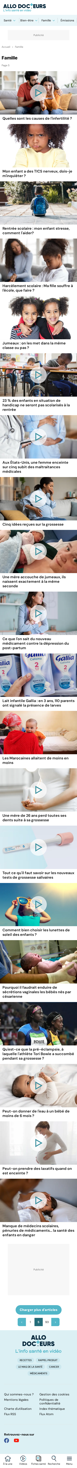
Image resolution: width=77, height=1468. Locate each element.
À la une (7, 1464)
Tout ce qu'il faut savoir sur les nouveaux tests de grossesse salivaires (38, 875)
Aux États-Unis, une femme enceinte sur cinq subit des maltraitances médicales (35, 467)
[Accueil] (38, 1344)
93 (47, 1322)
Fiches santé (38, 1464)
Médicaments (38, 1373)
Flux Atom (46, 1414)
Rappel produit (47, 1360)
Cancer (54, 1366)
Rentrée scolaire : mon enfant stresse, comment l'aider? (36, 230)
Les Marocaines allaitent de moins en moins (35, 760)
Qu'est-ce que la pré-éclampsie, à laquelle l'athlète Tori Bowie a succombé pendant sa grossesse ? (38, 1054)
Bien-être (26, 20)
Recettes (26, 1360)
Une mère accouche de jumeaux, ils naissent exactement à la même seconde (34, 582)
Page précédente (22, 1322)
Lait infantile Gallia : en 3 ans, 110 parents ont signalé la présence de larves (38, 703)
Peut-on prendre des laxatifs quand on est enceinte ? (37, 1171)
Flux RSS (10, 1414)
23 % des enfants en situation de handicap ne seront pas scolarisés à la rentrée (36, 405)
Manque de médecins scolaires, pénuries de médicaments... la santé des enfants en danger (38, 1230)
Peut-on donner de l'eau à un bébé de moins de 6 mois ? (36, 1113)
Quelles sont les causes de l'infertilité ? (37, 118)
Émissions (67, 20)
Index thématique (52, 1409)
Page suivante (55, 1322)
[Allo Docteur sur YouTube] (16, 1440)
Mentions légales (16, 1400)
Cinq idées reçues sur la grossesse (33, 524)
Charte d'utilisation (18, 1409)
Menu (69, 1464)
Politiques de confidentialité (49, 1401)
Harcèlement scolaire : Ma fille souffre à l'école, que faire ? (37, 288)
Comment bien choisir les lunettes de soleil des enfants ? (36, 932)
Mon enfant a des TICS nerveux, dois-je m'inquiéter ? (37, 173)
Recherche (54, 1464)
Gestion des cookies (54, 1394)
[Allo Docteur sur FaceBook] (6, 1440)
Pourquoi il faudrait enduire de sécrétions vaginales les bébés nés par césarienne (36, 992)
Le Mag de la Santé (30, 1366)
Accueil (6, 47)
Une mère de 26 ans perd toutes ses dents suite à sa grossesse (34, 818)
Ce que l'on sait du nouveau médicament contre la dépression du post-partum (35, 643)
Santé (7, 20)
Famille (46, 20)
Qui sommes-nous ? (19, 1394)
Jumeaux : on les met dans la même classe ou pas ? (34, 345)
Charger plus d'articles (38, 1310)
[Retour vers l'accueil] (38, 7)
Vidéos (23, 1464)
